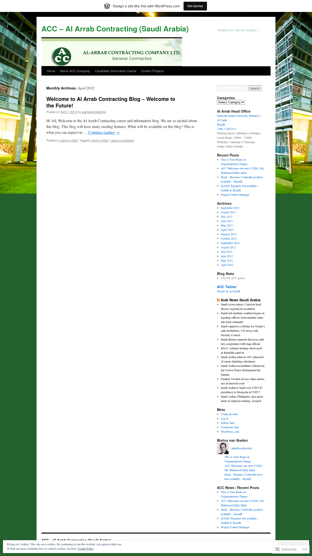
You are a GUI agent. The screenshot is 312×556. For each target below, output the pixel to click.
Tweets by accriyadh (228, 291)
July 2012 (226, 252)
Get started (195, 6)
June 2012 (227, 256)
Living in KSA (68, 140)
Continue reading (104, 132)
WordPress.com (230, 431)
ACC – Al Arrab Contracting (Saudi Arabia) (115, 28)
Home (51, 70)
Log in (224, 418)
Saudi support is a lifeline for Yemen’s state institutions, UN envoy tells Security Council (243, 330)
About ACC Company (75, 70)
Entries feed (227, 423)
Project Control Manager (235, 194)
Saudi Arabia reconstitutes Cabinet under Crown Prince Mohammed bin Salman (243, 370)
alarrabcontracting (94, 112)
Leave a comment (122, 140)
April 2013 (227, 230)
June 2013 (227, 221)
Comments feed (230, 427)
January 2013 (228, 234)
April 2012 (227, 265)
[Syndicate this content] (218, 299)
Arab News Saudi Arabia (241, 299)
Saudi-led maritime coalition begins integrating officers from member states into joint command (243, 317)
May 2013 (227, 225)
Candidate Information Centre (115, 70)
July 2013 (226, 216)
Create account (229, 414)
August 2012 (228, 247)
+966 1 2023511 (226, 129)
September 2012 (230, 243)
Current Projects (152, 70)
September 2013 (230, 208)
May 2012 (227, 260)
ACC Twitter (226, 286)
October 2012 (229, 238)
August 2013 (228, 212)
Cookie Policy (86, 548)
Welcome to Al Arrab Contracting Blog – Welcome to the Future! (110, 102)
